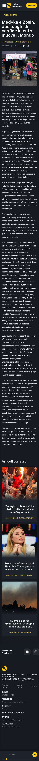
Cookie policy (19, 686)
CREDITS (34, 686)
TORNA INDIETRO (10, 15)
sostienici (32, 5)
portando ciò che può (22, 141)
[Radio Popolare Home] (14, 5)
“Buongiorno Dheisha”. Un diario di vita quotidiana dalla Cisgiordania (20, 509)
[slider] (6, 759)
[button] (4, 5)
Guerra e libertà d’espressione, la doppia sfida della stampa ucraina (19, 623)
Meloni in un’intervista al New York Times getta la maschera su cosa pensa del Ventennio (19, 566)
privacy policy (5, 686)
